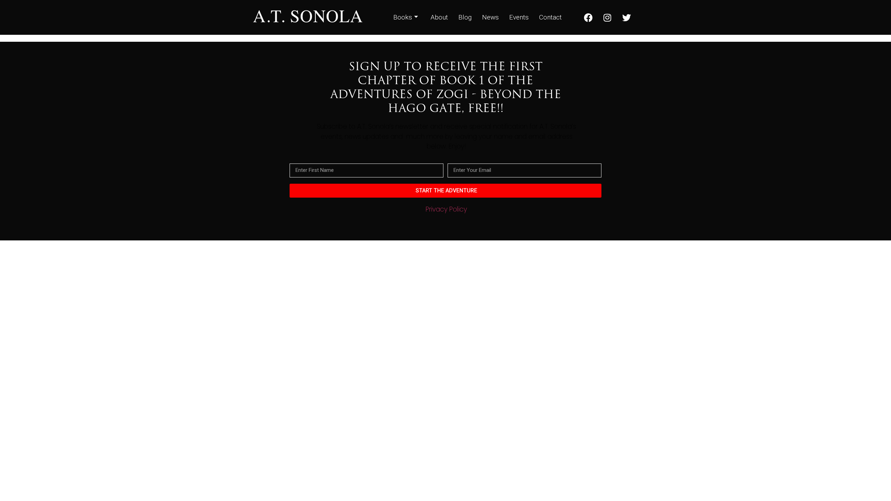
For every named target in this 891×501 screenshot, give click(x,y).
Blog (465, 17)
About (439, 17)
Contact (550, 17)
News (490, 17)
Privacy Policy (446, 209)
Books (402, 17)
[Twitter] (626, 17)
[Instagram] (607, 17)
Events (519, 17)
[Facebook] (588, 17)
